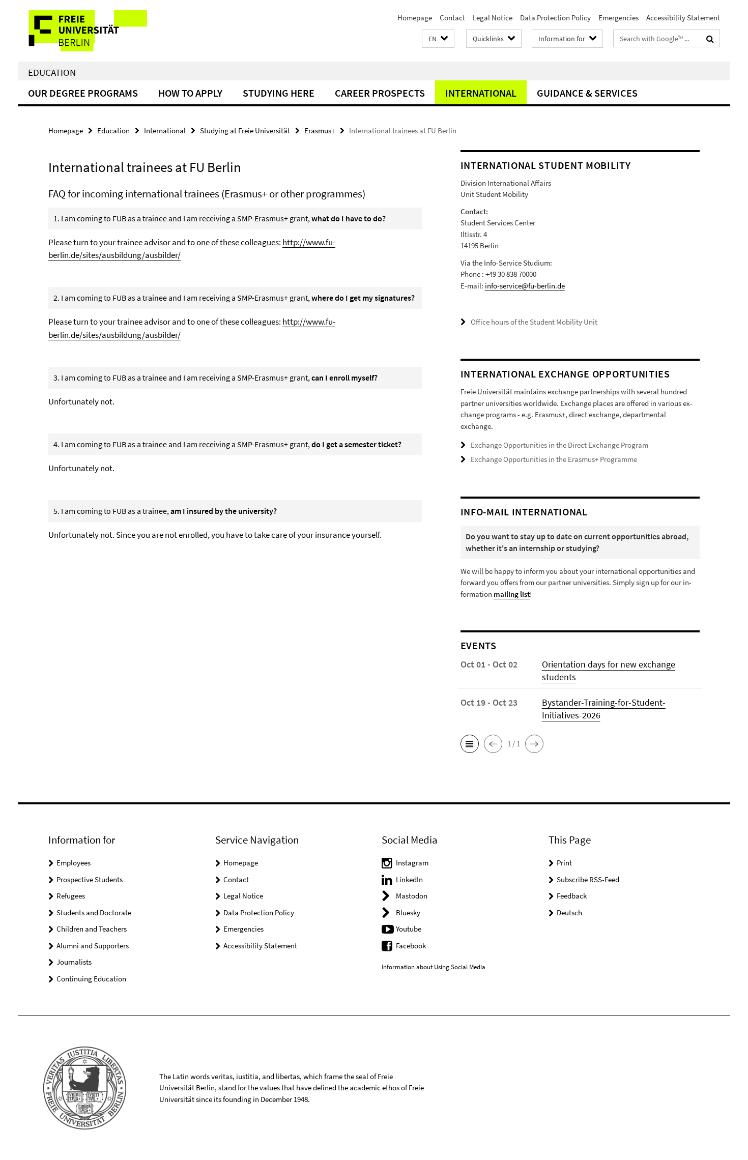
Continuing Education (91, 978)
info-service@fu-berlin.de (525, 286)
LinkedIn (409, 879)
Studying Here (278, 92)
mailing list (512, 594)
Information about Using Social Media (433, 967)
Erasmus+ (319, 130)
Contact (452, 17)
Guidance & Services (587, 92)
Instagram (412, 862)
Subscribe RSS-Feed (588, 879)
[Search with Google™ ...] (710, 39)
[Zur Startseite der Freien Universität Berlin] (103, 30)
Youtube (408, 929)
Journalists (74, 962)
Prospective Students (89, 879)
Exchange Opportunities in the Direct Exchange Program (559, 445)
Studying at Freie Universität (245, 130)
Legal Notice (492, 17)
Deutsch (569, 912)
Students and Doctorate (93, 912)
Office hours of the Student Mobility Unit (534, 322)
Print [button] (564, 862)
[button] (438, 39)
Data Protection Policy (555, 17)
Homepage (414, 17)
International (480, 92)
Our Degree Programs (83, 92)
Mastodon (411, 896)
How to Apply (190, 92)
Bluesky (408, 912)
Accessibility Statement (683, 17)
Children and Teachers (91, 929)
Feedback (572, 896)
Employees (73, 862)
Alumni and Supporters (92, 945)
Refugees (70, 896)
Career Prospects (380, 92)
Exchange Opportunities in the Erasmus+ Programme (554, 459)
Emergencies (618, 17)
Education (52, 72)
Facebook (411, 945)
